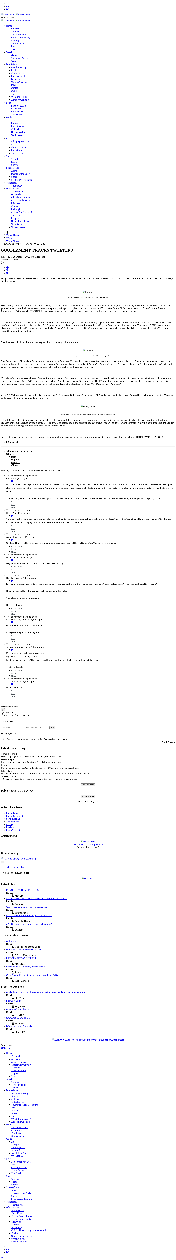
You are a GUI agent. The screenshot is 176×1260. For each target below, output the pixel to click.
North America (18, 132)
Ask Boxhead (17, 191)
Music (14, 90)
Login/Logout (13, 830)
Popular (15, 459)
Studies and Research (21, 179)
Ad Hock (15, 31)
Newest (15, 462)
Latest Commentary (20, 37)
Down (19, 502)
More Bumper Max (16, 867)
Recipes (15, 218)
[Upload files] (3, 709)
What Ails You (17, 224)
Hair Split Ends (13, 1000)
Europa (14, 123)
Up (14, 502)
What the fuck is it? (20, 96)
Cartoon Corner (18, 147)
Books (14, 70)
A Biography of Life (20, 141)
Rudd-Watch (17, 111)
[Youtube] (7, 6)
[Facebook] (7, 267)
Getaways (15, 55)
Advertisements (18, 34)
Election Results (18, 105)
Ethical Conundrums (20, 197)
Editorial (15, 28)
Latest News (12, 813)
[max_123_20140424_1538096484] (19, 858)
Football (15, 161)
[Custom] (7, 9)
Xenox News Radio (20, 99)
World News (17, 135)
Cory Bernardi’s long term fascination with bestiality (32, 975)
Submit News (87, 796)
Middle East (16, 129)
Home (9, 25)
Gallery (9, 824)
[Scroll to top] (2, 1257)
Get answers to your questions (88, 844)
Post (52, 728)
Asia (13, 120)
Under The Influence (21, 221)
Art (12, 144)
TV (12, 93)
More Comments (88, 785)
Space (14, 176)
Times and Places (19, 58)
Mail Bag (15, 40)
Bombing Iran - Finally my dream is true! (25, 966)
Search (4, 17)
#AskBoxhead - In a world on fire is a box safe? (29, 924)
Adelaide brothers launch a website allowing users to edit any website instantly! (46, 992)
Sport (8, 156)
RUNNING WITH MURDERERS (22, 890)
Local (8, 102)
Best (13, 456)
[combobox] (20, 17)
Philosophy (16, 209)
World (9, 117)
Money (14, 206)
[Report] (12, 481)
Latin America (17, 126)
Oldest (15, 465)
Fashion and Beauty (20, 200)
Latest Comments (15, 815)
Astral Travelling (18, 67)
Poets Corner (17, 150)
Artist (8, 138)
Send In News (13, 818)
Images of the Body (20, 173)
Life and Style (12, 188)
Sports (14, 164)
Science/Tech (12, 167)
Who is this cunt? (19, 227)
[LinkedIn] (7, 273)
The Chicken (17, 153)
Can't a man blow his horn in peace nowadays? (29, 915)
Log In (14, 46)
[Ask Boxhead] (88, 841)
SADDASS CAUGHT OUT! (19, 1017)
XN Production (18, 43)
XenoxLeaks (17, 114)
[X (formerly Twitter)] (7, 270)
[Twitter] (7, 3)
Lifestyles (15, 203)
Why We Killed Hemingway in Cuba (23, 949)
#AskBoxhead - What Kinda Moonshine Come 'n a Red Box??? (36, 898)
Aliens (14, 170)
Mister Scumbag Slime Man (19, 1026)
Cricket (14, 159)
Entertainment (13, 64)
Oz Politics (16, 108)
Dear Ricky (16, 194)
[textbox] (88, 701)
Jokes (13, 84)
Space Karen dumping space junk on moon (27, 907)
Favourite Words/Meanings (19, 80)
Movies (14, 87)
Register (10, 827)
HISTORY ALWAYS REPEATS (21, 958)
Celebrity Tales (18, 73)
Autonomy (11, 941)
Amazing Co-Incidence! (18, 1009)
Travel (9, 52)
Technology (11, 182)
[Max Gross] (88, 878)
